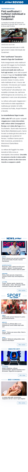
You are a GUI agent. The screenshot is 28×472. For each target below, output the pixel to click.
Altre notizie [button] (21, 290)
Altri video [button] (22, 375)
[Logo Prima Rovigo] (14, 2)
